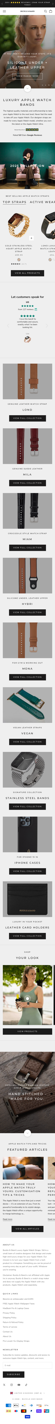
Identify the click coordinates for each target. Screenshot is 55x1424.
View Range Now (27, 76)
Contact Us (8, 1331)
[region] (27, 51)
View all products (27, 273)
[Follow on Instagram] (11, 1384)
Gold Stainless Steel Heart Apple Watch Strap (18, 249)
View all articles (27, 1229)
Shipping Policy (9, 1317)
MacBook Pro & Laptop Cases (16, 1308)
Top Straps (15, 202)
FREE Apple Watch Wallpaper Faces (19, 1303)
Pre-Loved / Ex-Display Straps (16, 1341)
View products (27, 1031)
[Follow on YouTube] (18, 1384)
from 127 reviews (26, 309)
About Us (7, 1336)
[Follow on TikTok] (26, 1384)
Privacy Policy (9, 1313)
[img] (27, 306)
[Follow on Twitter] (4, 1384)
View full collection (27, 418)
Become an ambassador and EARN (18, 1299)
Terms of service (10, 1327)
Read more (7, 1219)
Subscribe (13, 1374)
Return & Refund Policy (13, 1322)
